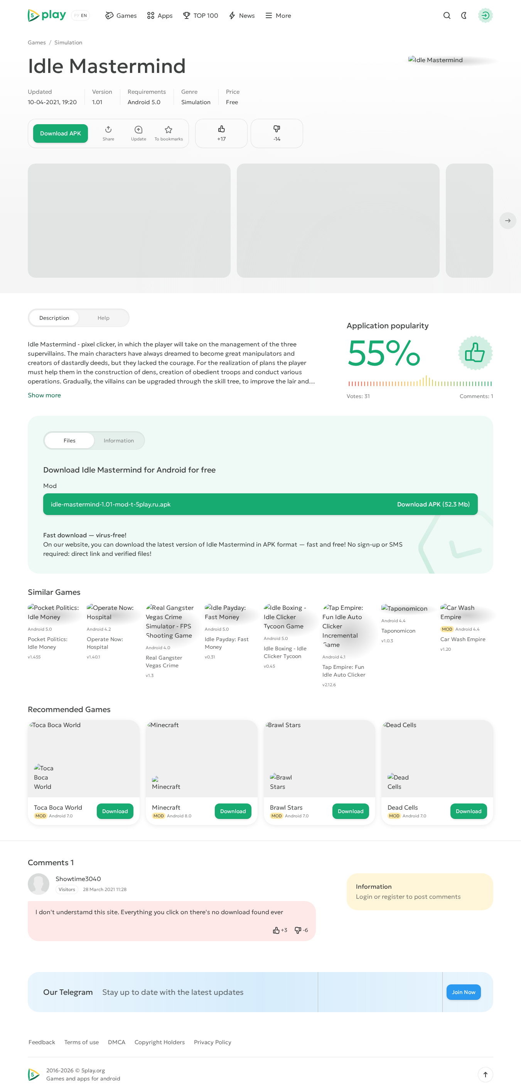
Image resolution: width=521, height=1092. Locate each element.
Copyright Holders (160, 1042)
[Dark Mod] (464, 15)
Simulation (68, 42)
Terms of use (81, 1042)
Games (37, 42)
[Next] (507, 221)
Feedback (42, 1042)
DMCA (116, 1042)
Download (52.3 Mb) (433, 504)
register (393, 896)
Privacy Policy (212, 1042)
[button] (485, 1074)
